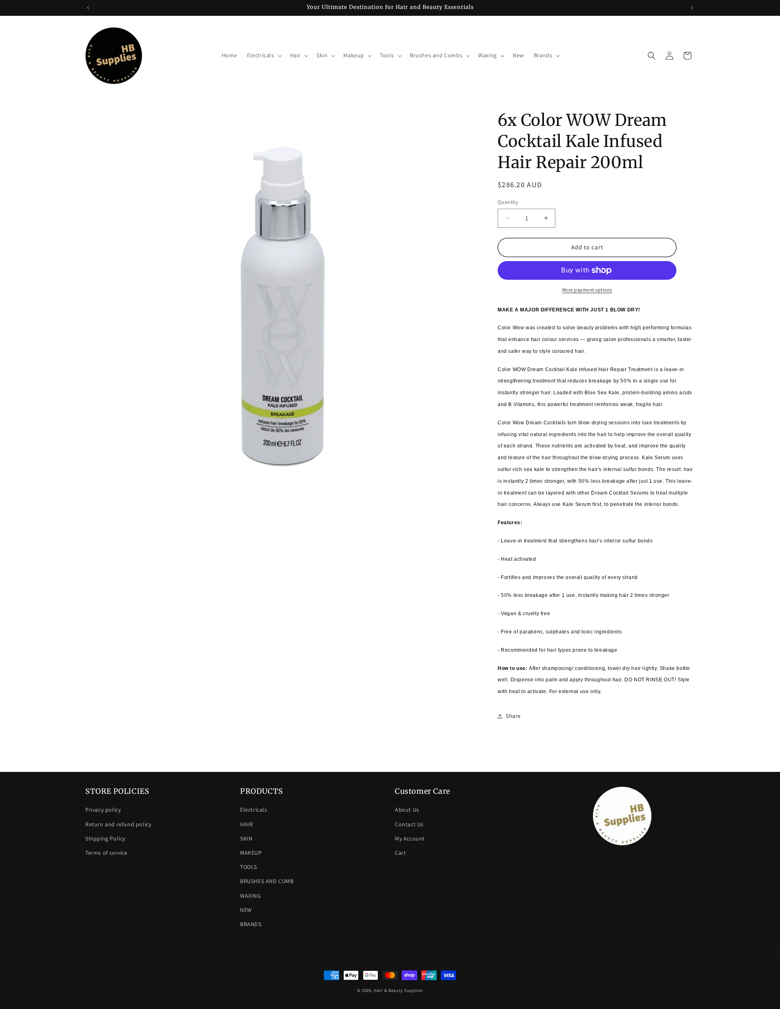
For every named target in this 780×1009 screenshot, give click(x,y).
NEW (246, 910)
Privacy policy (103, 809)
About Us (407, 809)
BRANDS (251, 924)
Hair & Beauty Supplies (398, 990)
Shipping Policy (105, 838)
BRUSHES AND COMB (267, 881)
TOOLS (248, 867)
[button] (263, 55)
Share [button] (513, 715)
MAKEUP (251, 852)
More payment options (587, 290)
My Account (410, 838)
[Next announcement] (692, 7)
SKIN (246, 838)
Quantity (508, 202)
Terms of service (106, 852)
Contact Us (409, 824)
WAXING (250, 895)
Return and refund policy (118, 824)
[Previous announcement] (88, 7)
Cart (400, 852)
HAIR (246, 824)
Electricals (253, 809)
